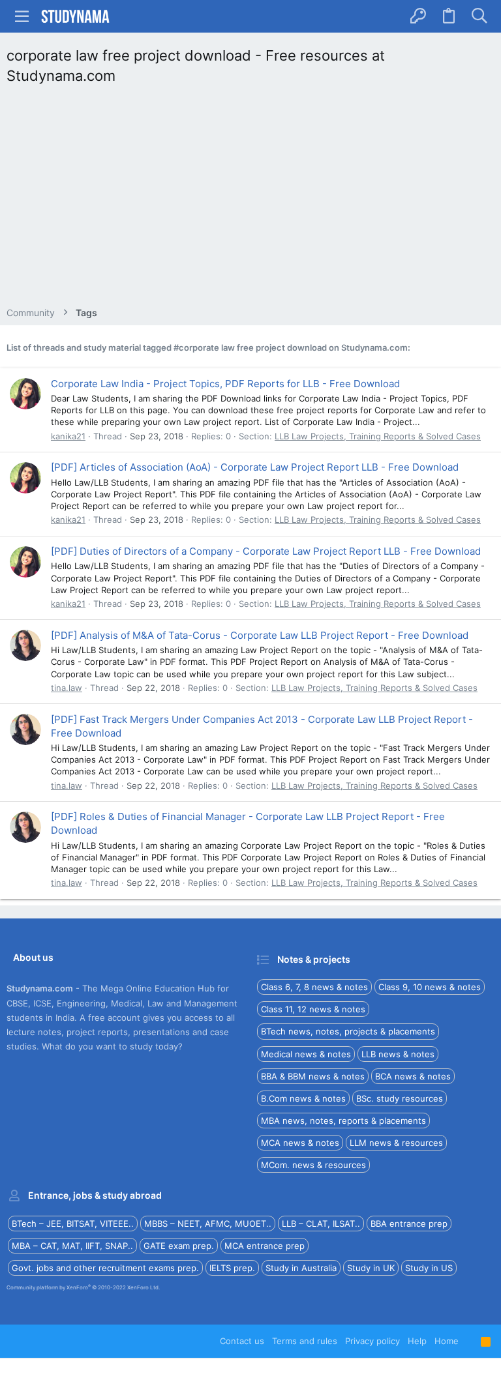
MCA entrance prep (264, 1245)
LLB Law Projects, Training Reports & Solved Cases (378, 436)
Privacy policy (372, 1341)
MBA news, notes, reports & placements (343, 1120)
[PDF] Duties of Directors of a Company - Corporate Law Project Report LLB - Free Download (266, 551)
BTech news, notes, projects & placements (348, 1031)
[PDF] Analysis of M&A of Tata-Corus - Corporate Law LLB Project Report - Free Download (259, 635)
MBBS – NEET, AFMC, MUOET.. (207, 1223)
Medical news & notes (306, 1054)
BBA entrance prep (409, 1223)
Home (446, 1341)
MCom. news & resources (313, 1165)
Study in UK (371, 1268)
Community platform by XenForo (83, 1287)
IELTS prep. (232, 1268)
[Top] (470, 1341)
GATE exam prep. (179, 1245)
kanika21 (68, 436)
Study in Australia (301, 1268)
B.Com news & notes (303, 1098)
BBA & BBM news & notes (313, 1076)
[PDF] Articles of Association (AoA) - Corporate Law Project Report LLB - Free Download (255, 467)
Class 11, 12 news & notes (313, 1009)
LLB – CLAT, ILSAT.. (321, 1223)
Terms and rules (304, 1341)
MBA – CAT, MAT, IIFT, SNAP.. (72, 1245)
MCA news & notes (300, 1142)
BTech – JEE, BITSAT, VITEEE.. (73, 1223)
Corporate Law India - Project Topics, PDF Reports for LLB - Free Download (225, 383)
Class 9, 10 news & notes (429, 987)
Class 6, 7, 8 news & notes (314, 987)
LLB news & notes (397, 1054)
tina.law (66, 687)
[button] (22, 16)
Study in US (429, 1268)
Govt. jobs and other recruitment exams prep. (105, 1268)
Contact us (242, 1341)
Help (417, 1341)
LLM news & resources (396, 1142)
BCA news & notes (413, 1076)
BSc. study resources (399, 1098)
